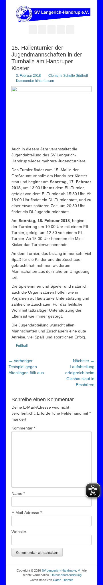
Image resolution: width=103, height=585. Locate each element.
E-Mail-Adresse (26, 512)
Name (18, 493)
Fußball (22, 346)
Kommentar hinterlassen (35, 81)
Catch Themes (63, 580)
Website (18, 531)
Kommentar (23, 428)
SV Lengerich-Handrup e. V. (61, 570)
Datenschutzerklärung (66, 575)
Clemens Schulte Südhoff (68, 76)
